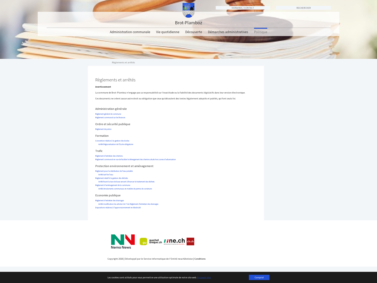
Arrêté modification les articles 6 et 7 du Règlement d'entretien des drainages (128, 204)
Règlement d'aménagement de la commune (112, 185)
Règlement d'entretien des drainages (109, 200)
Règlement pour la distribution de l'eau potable (114, 171)
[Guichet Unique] (151, 241)
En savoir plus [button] (204, 277)
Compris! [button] (259, 277)
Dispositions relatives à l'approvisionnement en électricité (118, 207)
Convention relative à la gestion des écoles (112, 141)
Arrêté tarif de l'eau (105, 174)
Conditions (200, 258)
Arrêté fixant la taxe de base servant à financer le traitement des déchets (126, 181)
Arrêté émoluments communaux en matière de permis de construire (123, 188)
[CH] (190, 242)
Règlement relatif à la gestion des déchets (111, 178)
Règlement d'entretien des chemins (109, 156)
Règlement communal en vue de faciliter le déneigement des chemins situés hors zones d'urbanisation (135, 159)
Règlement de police (103, 129)
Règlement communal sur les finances (110, 117)
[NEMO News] (123, 241)
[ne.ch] (174, 241)
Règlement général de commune (108, 114)
